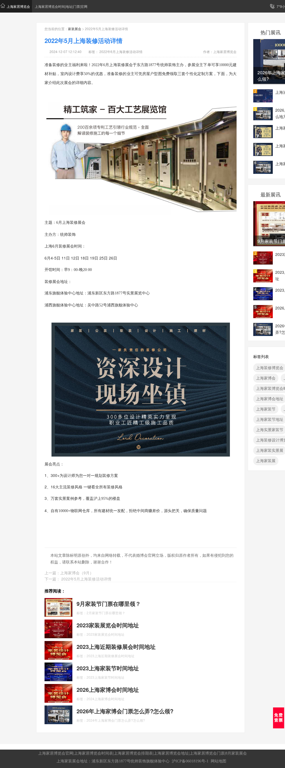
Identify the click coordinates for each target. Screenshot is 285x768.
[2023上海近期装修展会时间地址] (58, 649)
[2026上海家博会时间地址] (58, 692)
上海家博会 (266, 378)
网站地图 (218, 761)
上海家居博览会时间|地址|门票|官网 (61, 6)
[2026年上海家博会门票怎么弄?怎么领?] (58, 714)
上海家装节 (266, 409)
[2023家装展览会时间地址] (58, 628)
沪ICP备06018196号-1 (190, 761)
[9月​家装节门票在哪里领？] (58, 606)
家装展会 (74, 28)
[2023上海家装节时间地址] (58, 671)
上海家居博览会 (18, 6)
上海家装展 (266, 460)
